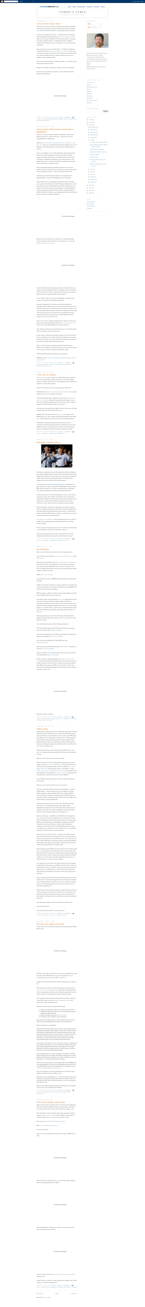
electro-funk (61, 1287)
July (91, 140)
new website (72, 766)
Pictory (89, 89)
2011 (90, 122)
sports (64, 915)
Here (94, 69)
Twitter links (41, 720)
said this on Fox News (68, 323)
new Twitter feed (43, 768)
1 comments (66, 717)
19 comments (67, 1090)
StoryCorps (90, 96)
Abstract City (90, 82)
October (92, 132)
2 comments (66, 1285)
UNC (67, 540)
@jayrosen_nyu (59, 414)
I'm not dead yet (55, 1092)
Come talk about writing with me (48, 23)
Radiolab (89, 94)
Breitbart (45, 364)
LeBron (53, 718)
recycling (59, 718)
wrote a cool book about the (63, 556)
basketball (46, 540)
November (93, 130)
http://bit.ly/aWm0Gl (48, 648)
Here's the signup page (66, 37)
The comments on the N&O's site (45, 519)
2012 (90, 120)
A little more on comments (46, 374)
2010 (90, 125)
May (91, 172)
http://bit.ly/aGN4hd (42, 642)
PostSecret (89, 91)
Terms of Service (91, 201)
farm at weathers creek (50, 119)
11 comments (67, 431)
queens (60, 119)
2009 (90, 185)
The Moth (89, 98)
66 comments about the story (57, 484)
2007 (90, 190)
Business (96, 6)
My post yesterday (41, 377)
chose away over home (47, 574)
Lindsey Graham (54, 364)
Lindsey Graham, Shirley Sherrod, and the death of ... (99, 146)
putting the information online (62, 1000)
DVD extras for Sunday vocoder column (51, 1102)
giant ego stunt (61, 773)
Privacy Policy (90, 204)
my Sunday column (49, 1115)
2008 (90, 188)
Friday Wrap (46, 718)
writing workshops (43, 120)
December (93, 127)
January (92, 182)
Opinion (103, 6)
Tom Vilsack (47, 366)
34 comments (67, 538)
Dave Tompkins (51, 1287)
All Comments (93, 27)
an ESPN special (55, 764)
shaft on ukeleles (70, 119)
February (92, 179)
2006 (90, 193)
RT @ (40, 628)
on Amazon (62, 1121)
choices (53, 915)
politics (63, 364)
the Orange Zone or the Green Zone (66, 562)
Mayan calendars (62, 1015)
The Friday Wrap (43, 549)
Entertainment (81, 6)
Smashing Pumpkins (70, 718)
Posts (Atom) (47, 1297)
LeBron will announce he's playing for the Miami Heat (51, 771)
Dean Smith (52, 433)
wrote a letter (61, 599)
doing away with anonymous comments (58, 392)
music (69, 1287)
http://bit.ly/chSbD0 (57, 636)
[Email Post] (72, 117)
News (69, 6)
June (91, 169)
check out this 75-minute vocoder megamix (63, 1274)
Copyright (89, 208)
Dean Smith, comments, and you (48, 442)
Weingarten (61, 433)
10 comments (67, 362)
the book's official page (51, 1121)
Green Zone (46, 1092)
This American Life (92, 100)
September (93, 135)
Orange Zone (66, 1092)
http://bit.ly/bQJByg (56, 630)
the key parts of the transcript (47, 243)
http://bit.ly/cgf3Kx (53, 655)
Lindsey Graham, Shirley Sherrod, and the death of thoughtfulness (55, 130)
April (91, 174)
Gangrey (89, 85)
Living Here (90, 6)
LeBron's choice (42, 729)
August (92, 137)
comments (45, 433)
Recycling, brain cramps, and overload (50, 924)
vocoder (49, 720)
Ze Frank (89, 103)
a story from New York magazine (48, 1125)
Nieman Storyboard (92, 87)
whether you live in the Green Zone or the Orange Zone (56, 1067)
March (92, 177)
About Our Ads (91, 206)
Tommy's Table (72, 12)
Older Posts (74, 1293)
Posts (90, 24)
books (44, 1287)
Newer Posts (40, 1293)
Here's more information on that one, (59, 51)
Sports (74, 6)
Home (57, 1293)
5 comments (67, 117)
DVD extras (40, 558)
